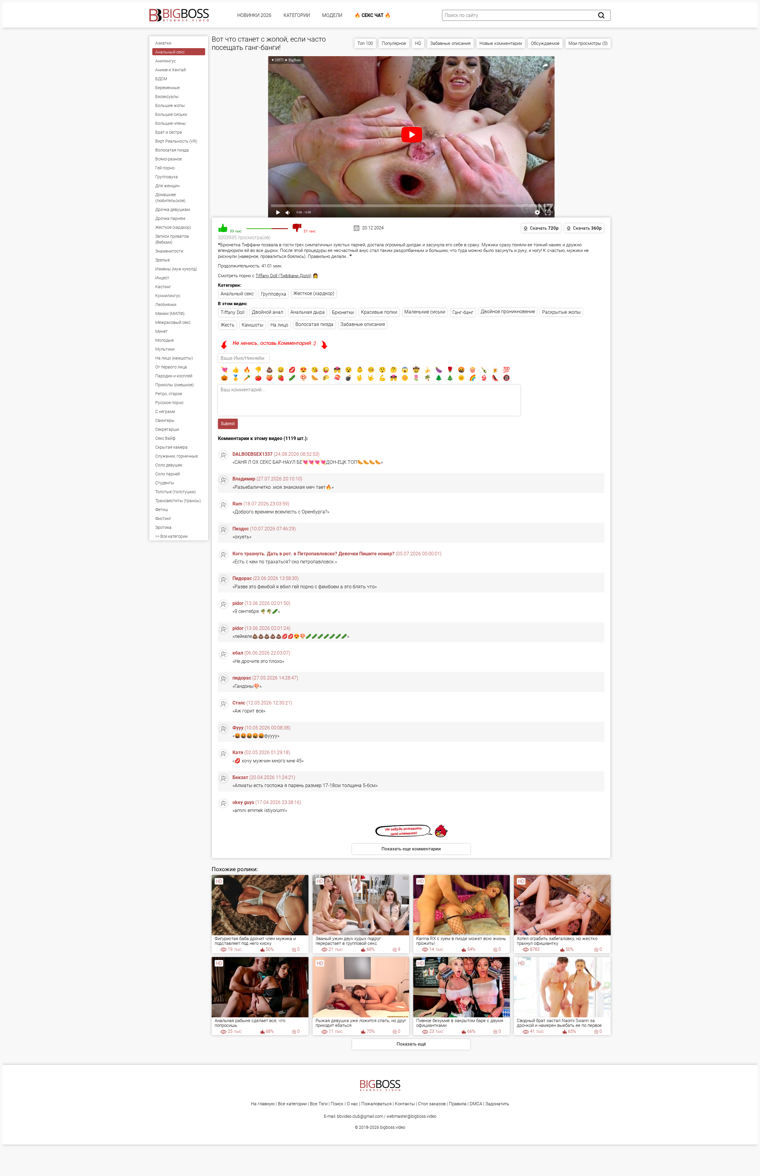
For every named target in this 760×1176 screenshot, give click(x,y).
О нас (352, 1103)
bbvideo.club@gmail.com (360, 1116)
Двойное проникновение (508, 311)
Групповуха (273, 294)
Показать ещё (411, 1044)
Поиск (337, 1103)
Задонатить (497, 1103)
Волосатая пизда (314, 324)
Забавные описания (450, 43)
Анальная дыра (307, 312)
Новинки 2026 (254, 15)
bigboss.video (392, 1127)
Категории (297, 15)
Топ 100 (365, 43)
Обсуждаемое (545, 43)
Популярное (394, 43)
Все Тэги (318, 1103)
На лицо (279, 325)
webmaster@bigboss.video (411, 1116)
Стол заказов (432, 1103)
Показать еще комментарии (411, 849)
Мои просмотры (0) (588, 43)
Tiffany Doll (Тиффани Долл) (283, 275)
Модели (332, 15)
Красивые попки (379, 312)
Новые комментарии (500, 43)
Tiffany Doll (233, 312)
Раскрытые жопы (561, 312)
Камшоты (252, 325)
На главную (263, 1103)
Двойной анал (267, 312)
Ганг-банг (463, 312)
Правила (457, 1103)
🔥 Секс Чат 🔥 (372, 15)
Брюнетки (343, 312)
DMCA (476, 1103)
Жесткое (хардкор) (313, 293)
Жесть (228, 325)
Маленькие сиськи (424, 312)
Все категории (292, 1103)
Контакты (405, 1103)
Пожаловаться (376, 1103)
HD (418, 43)
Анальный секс (237, 294)
